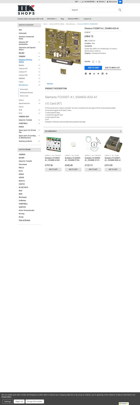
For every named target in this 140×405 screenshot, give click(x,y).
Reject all (19, 401)
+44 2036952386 (89, 2)
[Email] (90, 73)
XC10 (20, 113)
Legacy (21, 82)
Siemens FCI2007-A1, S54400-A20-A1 (87, 24)
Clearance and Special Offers (27, 49)
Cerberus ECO (23, 69)
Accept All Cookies (34, 401)
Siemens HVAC (73, 19)
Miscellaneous (23, 85)
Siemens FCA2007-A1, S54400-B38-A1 (113, 159)
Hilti (20, 30)
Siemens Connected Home (26, 38)
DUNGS (21, 127)
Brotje (21, 217)
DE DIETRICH (23, 187)
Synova (21, 107)
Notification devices (26, 93)
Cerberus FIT (23, 72)
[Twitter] (98, 73)
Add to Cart (53, 169)
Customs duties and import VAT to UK (30, 19)
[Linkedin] (102, 73)
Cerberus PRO (23, 75)
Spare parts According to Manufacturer (27, 137)
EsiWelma (22, 200)
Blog (62, 19)
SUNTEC (22, 184)
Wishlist (101, 2)
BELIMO (21, 53)
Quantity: (87, 61)
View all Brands (24, 220)
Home (45, 24)
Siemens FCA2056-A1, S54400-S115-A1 (93, 160)
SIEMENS (22, 56)
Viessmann (23, 164)
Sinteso (21, 100)
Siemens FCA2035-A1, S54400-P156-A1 (73, 160)
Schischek (22, 33)
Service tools (24, 96)
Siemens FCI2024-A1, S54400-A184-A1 (52, 160)
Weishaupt (23, 197)
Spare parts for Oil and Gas (27, 131)
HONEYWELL (23, 123)
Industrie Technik (25, 120)
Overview (50, 84)
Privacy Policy (6, 397)
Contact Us (87, 19)
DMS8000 (22, 78)
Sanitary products (25, 141)
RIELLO (21, 168)
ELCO (21, 171)
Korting (21, 214)
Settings (7, 401)
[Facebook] (86, 73)
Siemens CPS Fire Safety (25, 61)
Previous (119, 131)
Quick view (53, 152)
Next (121, 131)
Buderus (22, 181)
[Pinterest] (107, 73)
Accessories (24, 89)
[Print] (94, 73)
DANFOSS (22, 207)
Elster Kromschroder (26, 210)
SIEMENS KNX (24, 117)
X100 (20, 110)
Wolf (20, 191)
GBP (76, 2)
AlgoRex (21, 65)
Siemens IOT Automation (23, 43)
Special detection (24, 103)
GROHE (21, 177)
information (51, 19)
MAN (20, 194)
